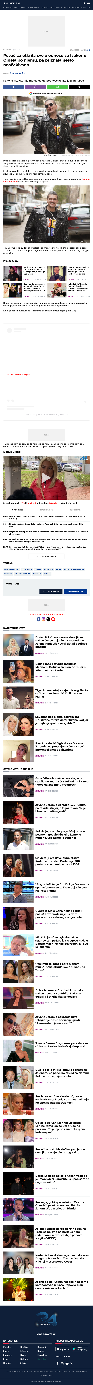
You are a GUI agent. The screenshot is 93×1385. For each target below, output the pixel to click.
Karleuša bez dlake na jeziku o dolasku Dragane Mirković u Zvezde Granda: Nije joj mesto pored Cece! (62, 1258)
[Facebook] (38, 619)
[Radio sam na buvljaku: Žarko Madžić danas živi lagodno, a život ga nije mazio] (12, 273)
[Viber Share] (35, 87)
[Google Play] (80, 1349)
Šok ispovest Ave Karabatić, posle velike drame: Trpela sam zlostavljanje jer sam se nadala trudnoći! (62, 1099)
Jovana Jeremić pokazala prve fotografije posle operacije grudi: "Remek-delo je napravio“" (58, 1020)
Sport (36, 8)
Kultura (24, 1359)
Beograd (41, 1347)
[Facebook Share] (13, 87)
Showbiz (44, 8)
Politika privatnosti (63, 1371)
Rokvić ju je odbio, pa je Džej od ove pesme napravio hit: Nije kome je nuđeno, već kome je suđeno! (60, 835)
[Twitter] (48, 619)
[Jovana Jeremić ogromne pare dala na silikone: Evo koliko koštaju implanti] (18, 1051)
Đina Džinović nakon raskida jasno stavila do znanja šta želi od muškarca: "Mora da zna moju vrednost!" (62, 781)
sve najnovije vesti (46, 556)
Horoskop (42, 1355)
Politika (29, 8)
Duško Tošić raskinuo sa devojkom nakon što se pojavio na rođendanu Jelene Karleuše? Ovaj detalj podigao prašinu (61, 642)
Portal (47, 574)
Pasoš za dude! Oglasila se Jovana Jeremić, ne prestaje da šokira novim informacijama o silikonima (60, 746)
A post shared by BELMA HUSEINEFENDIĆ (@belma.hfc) (46, 415)
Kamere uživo (18, 8)
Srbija (23, 1363)
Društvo (67, 8)
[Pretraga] (83, 2)
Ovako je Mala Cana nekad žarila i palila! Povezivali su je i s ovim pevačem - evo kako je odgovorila (58, 914)
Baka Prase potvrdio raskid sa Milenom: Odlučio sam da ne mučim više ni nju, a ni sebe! (60, 667)
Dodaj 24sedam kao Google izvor (48, 93)
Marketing (38, 1371)
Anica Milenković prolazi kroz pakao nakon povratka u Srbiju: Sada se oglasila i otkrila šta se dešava (60, 993)
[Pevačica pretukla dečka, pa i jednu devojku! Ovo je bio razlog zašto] (18, 1157)
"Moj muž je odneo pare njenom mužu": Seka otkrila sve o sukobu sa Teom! (60, 967)
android (32, 503)
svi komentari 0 (51, 591)
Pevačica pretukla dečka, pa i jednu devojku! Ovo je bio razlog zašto (60, 1151)
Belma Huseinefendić (74, 569)
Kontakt (17, 1371)
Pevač (58, 569)
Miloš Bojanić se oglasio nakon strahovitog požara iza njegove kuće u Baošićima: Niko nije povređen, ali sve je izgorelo (61, 942)
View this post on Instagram (18, 375)
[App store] (62, 1349)
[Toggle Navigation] (88, 3)
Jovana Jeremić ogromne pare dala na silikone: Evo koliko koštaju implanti (62, 1045)
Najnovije (7, 8)
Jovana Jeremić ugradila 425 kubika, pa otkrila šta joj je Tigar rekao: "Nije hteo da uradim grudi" (60, 808)
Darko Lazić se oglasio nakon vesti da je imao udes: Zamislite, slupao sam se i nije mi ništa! (62, 1179)
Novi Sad (41, 1359)
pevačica (48, 569)
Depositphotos (46, 1375)
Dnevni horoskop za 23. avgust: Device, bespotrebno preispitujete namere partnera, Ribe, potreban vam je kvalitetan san (48, 540)
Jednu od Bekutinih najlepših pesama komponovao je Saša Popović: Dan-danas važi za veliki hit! (61, 1285)
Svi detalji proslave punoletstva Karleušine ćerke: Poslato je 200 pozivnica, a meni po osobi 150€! (57, 861)
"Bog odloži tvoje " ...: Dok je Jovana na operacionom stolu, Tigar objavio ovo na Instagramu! (62, 887)
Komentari (75, 510)
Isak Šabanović (11, 569)
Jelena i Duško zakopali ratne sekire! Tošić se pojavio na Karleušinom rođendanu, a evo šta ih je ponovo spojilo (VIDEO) (60, 1233)
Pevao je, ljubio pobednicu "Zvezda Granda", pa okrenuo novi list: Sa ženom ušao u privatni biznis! (59, 1205)
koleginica (27, 569)
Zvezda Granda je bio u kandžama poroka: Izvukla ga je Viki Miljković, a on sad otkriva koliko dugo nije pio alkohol (78, 270)
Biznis (83, 8)
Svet (52, 8)
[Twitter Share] (79, 87)
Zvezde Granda (22, 574)
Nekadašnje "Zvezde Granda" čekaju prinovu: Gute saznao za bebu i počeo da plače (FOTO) (78, 287)
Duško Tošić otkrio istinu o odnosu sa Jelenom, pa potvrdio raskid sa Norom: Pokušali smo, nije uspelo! (62, 1073)
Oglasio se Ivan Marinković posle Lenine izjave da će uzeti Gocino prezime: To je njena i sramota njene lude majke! (60, 1127)
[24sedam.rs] (11, 3)
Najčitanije (46, 510)
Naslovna (7, 50)
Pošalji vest (49, 1371)
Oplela (38, 569)
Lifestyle (76, 8)
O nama (9, 1371)
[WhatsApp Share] (57, 87)
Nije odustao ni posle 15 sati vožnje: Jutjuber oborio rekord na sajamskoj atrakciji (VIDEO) (47, 517)
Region (40, 1351)
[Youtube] (53, 619)
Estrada (8, 574)
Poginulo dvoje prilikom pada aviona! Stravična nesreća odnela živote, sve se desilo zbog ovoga (48, 533)
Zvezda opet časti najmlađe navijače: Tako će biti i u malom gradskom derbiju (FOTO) (46, 525)
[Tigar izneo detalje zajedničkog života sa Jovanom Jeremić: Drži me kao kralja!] (18, 698)
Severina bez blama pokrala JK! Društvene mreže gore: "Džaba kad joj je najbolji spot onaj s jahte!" (61, 720)
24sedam (54, 503)
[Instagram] (43, 619)
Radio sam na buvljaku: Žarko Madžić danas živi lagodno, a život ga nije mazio (34, 270)
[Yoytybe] (67, 1364)
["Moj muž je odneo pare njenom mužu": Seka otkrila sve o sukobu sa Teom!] (18, 971)
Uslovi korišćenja (79, 1371)
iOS (23, 503)
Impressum (27, 1371)
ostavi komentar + (75, 591)
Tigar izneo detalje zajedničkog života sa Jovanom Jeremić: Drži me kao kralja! (61, 693)
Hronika (58, 8)
